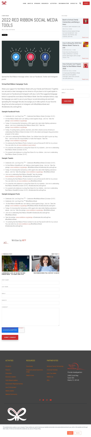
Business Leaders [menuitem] (11, 377)
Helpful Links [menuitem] (30, 375)
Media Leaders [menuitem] (10, 391)
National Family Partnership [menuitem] (55, 366)
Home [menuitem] (24, 3)
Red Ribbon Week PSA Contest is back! (46, 273)
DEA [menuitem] (48, 380)
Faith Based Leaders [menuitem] (12, 380)
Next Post (55, 254)
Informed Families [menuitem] (52, 370)
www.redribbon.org (24, 181)
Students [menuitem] (8, 366)
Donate (86, 3)
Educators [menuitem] (9, 373)
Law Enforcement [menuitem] (11, 387)
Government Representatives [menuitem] (14, 384)
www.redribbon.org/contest (27, 145)
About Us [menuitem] (30, 3)
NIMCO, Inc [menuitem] (50, 377)
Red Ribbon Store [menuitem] (64, 3)
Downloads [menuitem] (29, 366)
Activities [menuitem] (53, 3)
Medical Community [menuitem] (11, 394)
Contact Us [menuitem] (73, 3)
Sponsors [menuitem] (37, 3)
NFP (24, 240)
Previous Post (7, 254)
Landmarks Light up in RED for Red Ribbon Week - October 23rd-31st (13, 273)
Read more (85, 37)
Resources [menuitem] (45, 3)
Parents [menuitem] (8, 370)
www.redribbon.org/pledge (18, 121)
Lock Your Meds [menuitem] (51, 373)
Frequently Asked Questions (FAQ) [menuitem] (34, 371)
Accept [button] (70, 433)
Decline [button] (78, 433)
